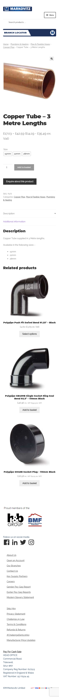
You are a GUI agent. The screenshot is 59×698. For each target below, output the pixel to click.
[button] (52, 59)
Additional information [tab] (14, 221)
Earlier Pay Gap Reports (19, 592)
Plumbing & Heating (20, 44)
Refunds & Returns (16, 629)
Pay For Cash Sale (12, 651)
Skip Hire (11, 608)
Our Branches (14, 565)
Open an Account (15, 560)
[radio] (8, 154)
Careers (11, 581)
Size (5, 149)
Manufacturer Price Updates (21, 640)
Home (6, 44)
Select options (29, 334)
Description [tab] (9, 213)
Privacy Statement (16, 614)
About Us (11, 555)
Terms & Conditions (16, 624)
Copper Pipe (8, 47)
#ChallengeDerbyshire (18, 635)
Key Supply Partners (17, 576)
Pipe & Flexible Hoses (40, 44)
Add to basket (24, 167)
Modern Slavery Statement (20, 597)
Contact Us (12, 571)
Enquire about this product (19, 181)
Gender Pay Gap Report (19, 587)
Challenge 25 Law (16, 619)
